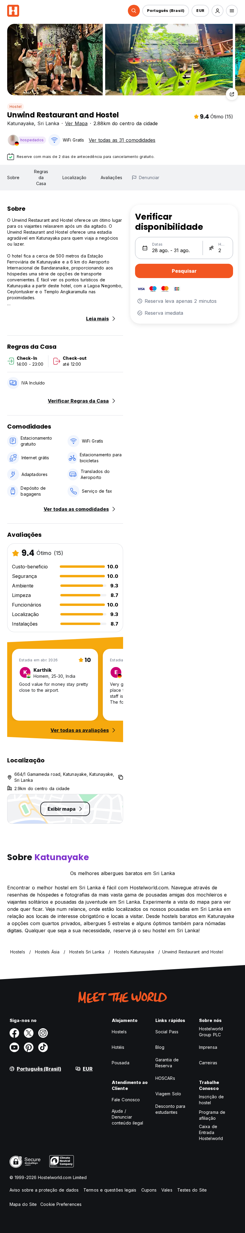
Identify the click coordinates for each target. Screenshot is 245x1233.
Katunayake (20, 123)
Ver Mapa (76, 123)
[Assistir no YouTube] (14, 1047)
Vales (166, 1189)
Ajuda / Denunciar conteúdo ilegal (127, 1116)
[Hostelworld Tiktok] (43, 1047)
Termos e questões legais (109, 1189)
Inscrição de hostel (211, 1099)
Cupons (149, 1189)
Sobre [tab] (13, 177)
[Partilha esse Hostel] (232, 94)
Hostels (119, 1031)
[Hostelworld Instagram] (43, 1033)
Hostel (16, 106)
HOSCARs (165, 1078)
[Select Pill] (134, 11)
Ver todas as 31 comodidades (122, 140)
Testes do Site (192, 1189)
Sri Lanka (48, 123)
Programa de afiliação (212, 1115)
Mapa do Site (23, 1204)
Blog (159, 1047)
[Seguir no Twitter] (28, 1033)
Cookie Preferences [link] (61, 1204)
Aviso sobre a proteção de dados (44, 1189)
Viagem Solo (168, 1093)
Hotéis (118, 1047)
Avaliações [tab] (111, 177)
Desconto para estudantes (170, 1109)
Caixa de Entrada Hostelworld (211, 1132)
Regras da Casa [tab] (41, 177)
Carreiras (208, 1062)
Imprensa (208, 1047)
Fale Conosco (126, 1099)
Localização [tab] (74, 177)
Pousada (120, 1062)
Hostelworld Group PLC (211, 1031)
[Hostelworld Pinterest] (28, 1047)
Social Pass (166, 1031)
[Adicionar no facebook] (14, 1033)
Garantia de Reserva (167, 1062)
